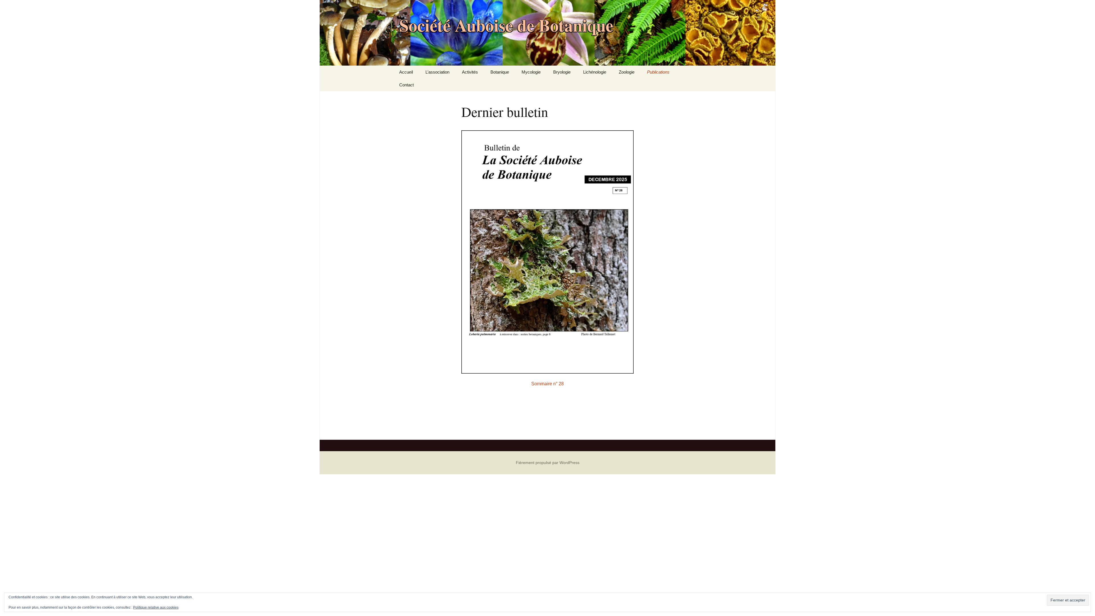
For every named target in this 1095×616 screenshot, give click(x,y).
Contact (406, 84)
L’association (437, 72)
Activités (470, 72)
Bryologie (562, 72)
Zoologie (626, 72)
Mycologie (531, 72)
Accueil (406, 72)
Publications (658, 72)
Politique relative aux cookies (156, 607)
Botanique (499, 72)
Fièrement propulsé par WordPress (547, 462)
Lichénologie (594, 72)
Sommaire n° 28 (547, 383)
